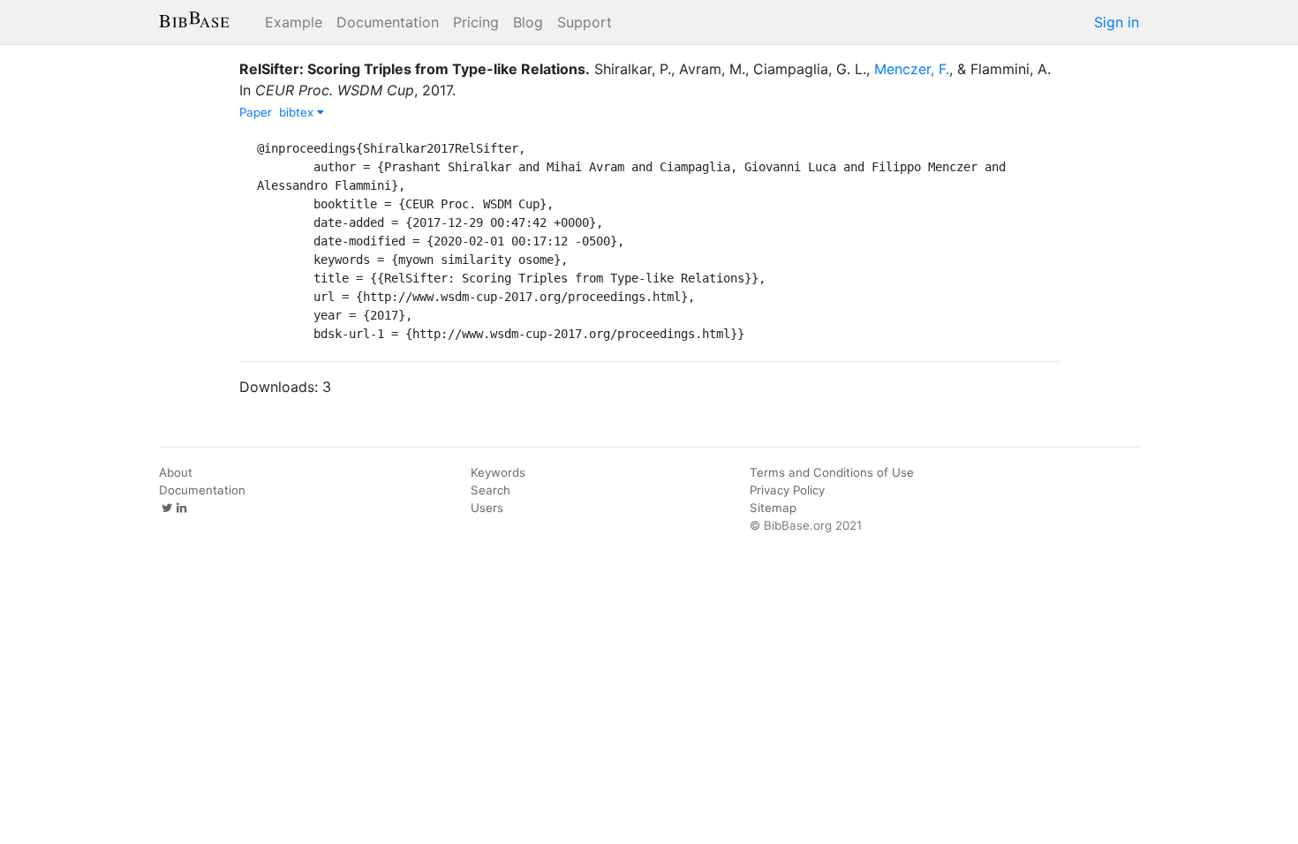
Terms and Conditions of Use (832, 472)
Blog (528, 22)
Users (487, 508)
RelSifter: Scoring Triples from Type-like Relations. (414, 69)
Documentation (387, 22)
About (175, 472)
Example (293, 22)
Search (490, 490)
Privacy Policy (787, 490)
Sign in (1116, 22)
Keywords (498, 472)
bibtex (298, 112)
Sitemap (773, 508)
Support (584, 22)
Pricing (476, 22)
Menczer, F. (911, 69)
